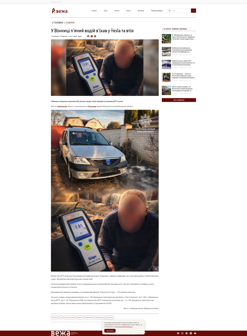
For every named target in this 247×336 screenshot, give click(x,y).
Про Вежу (141, 11)
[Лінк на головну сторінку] (60, 10)
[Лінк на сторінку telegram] (187, 333)
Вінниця (67, 317)
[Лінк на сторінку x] (191, 333)
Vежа (60, 317)
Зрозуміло (109, 331)
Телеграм (92, 106)
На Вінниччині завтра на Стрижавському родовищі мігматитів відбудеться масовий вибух (182, 51)
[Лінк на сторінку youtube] (195, 333)
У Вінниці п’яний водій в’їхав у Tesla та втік (92, 30)
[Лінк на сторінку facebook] (178, 333)
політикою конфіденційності (124, 327)
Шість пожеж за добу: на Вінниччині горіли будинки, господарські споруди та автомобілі (182, 90)
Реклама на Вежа (156, 11)
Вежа (79, 36)
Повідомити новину (56, 2)
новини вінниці (89, 317)
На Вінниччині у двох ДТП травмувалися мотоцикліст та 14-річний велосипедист (183, 63)
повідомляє (62, 106)
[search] (193, 10)
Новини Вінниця (100, 317)
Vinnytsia (54, 317)
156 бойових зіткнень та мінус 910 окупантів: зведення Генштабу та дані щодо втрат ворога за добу (183, 37)
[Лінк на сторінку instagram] (182, 333)
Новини (94, 11)
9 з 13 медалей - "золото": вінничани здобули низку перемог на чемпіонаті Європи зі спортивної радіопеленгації (183, 77)
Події (105, 11)
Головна (58, 22)
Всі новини (179, 100)
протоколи (109, 317)
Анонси (116, 11)
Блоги (129, 11)
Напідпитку (79, 317)
